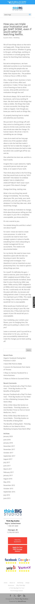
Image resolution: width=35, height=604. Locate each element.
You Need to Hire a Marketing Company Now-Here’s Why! (16, 399)
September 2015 (9, 492)
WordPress (22, 601)
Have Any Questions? (17, 541)
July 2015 (6, 495)
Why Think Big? (20, 585)
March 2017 (7, 469)
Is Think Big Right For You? (16, 588)
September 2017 (9, 456)
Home (5, 582)
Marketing (16, 37)
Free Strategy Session (16, 590)
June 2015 (6, 498)
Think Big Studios (21, 599)
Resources (11, 585)
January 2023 (8, 436)
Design (27, 582)
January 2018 (8, 443)
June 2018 (6, 440)
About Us (12, 582)
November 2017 (9, 449)
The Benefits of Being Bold (13, 421)
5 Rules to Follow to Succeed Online (16, 378)
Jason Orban (8, 37)
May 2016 (6, 482)
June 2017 (6, 466)
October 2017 (8, 453)
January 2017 (8, 475)
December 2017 (9, 446)
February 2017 (8, 472)
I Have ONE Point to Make (12, 364)
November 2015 (9, 485)
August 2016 (7, 479)
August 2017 (7, 459)
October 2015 (8, 488)
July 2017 (6, 462)
